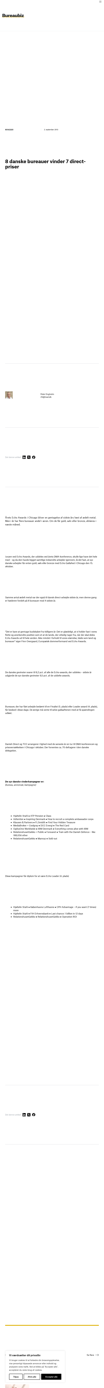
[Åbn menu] (100, 1)
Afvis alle (32, 1376)
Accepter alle (51, 1376)
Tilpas (16, 1376)
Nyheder (9, 129)
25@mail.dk (45, 397)
